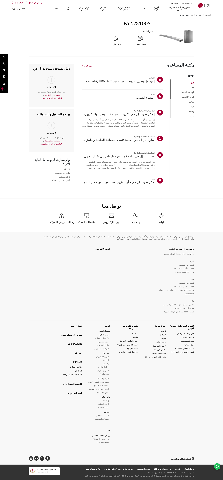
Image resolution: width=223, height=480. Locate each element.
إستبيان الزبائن (103, 370)
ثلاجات (163, 331)
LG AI (107, 430)
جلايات (163, 338)
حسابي (107, 412)
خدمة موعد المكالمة (52, 95)
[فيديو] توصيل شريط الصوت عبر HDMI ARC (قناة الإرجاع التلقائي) (118, 81)
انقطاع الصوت (145, 97)
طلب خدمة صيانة (62, 173)
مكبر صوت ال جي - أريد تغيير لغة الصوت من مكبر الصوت (118, 182)
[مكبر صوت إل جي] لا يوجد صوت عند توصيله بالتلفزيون (119, 114)
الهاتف (106, 360)
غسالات (163, 334)
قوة (192, 107)
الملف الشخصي (102, 415)
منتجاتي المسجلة (102, 419)
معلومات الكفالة (102, 392)
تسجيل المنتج (104, 331)
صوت (192, 116)
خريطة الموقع (189, 469)
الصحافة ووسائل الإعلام (72, 374)
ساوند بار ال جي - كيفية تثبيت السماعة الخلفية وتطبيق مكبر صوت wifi (118, 140)
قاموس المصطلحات (72, 384)
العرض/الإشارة (188, 97)
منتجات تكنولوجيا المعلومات (130, 327)
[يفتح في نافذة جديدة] (47, 458)
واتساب (106, 363)
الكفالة (67, 169)
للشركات (19, 2)
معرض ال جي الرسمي (71, 335)
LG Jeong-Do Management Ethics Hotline (46, 471)
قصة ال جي (76, 326)
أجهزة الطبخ (161, 342)
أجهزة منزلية (160, 326)
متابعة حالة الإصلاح (101, 385)
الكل (192, 83)
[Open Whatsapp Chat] (217, 466)
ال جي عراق (34, 2)
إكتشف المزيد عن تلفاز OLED (182, 352)
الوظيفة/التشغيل (187, 92)
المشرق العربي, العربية (181, 458)
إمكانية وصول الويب (93, 469)
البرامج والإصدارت (101, 348)
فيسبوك (105, 374)
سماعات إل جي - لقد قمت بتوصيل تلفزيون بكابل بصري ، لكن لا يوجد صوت (118, 156)
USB (192, 88)
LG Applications (103, 407)
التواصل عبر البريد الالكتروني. (51, 98)
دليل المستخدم (102, 345)
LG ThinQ (77, 362)
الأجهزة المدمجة (159, 346)
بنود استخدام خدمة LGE (162, 469)
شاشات (135, 333)
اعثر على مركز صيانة (61, 180)
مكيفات (135, 337)
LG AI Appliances (159, 353)
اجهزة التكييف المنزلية (129, 341)
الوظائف (78, 370)
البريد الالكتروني (102, 249)
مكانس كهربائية (160, 349)
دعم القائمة (148, 31)
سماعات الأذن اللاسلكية (184, 348)
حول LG (78, 353)
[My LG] (18, 8)
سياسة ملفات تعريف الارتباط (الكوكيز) (118, 469)
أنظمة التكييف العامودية (128, 352)
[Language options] (23, 8)
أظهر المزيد (88, 66)
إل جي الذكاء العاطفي (101, 435)
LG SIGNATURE (75, 344)
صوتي (191, 102)
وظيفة (191, 111)
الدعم (107, 326)
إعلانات (106, 400)
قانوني (177, 469)
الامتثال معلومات (74, 393)
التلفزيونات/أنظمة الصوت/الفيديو (182, 327)
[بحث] (13, 8)
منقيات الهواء (132, 348)
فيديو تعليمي (103, 342)
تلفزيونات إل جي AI (101, 439)
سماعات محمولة (187, 341)
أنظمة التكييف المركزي (128, 344)
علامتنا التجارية (76, 367)
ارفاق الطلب (64, 176)
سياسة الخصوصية (143, 469)
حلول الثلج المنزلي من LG (155, 357)
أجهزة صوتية (189, 344)
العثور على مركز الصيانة (99, 389)
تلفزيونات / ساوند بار (185, 333)
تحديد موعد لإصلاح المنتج (98, 382)
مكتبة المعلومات (102, 338)
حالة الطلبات (103, 367)
